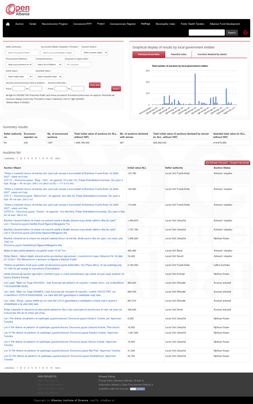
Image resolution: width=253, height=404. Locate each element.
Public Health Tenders (192, 24)
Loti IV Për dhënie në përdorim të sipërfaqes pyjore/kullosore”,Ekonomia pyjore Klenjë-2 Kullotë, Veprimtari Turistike (61, 334)
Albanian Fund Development (225, 24)
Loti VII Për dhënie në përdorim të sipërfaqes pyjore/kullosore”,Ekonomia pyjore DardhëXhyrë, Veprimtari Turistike (60, 357)
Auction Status (89, 47)
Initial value (12, 71)
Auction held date (57, 83)
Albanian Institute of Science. (70, 400)
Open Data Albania (48, 380)
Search (232, 32)
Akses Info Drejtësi (48, 392)
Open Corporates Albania (51, 388)
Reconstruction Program (55, 24)
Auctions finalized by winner (212, 54)
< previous (9, 158)
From (8, 89)
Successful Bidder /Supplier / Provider (59, 47)
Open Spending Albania (50, 384)
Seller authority (13, 47)
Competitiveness (44, 59)
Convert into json (218, 162)
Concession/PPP (82, 24)
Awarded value (43, 71)
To (27, 89)
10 (51, 158)
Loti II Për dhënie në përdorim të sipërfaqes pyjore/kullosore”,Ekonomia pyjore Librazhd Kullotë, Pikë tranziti (61, 327)
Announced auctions (149, 54)
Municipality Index (165, 24)
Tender (32, 24)
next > (58, 158)
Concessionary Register (123, 24)
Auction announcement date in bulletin (25, 83)
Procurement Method (16, 59)
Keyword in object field (76, 59)
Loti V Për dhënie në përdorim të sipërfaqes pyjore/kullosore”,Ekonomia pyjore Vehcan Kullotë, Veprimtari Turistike (60, 343)
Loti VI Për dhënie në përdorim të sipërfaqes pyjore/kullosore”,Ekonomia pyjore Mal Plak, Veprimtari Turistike (62, 350)
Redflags (145, 23)
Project (101, 23)
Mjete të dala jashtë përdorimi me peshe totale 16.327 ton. (35, 250)
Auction (19, 24)
